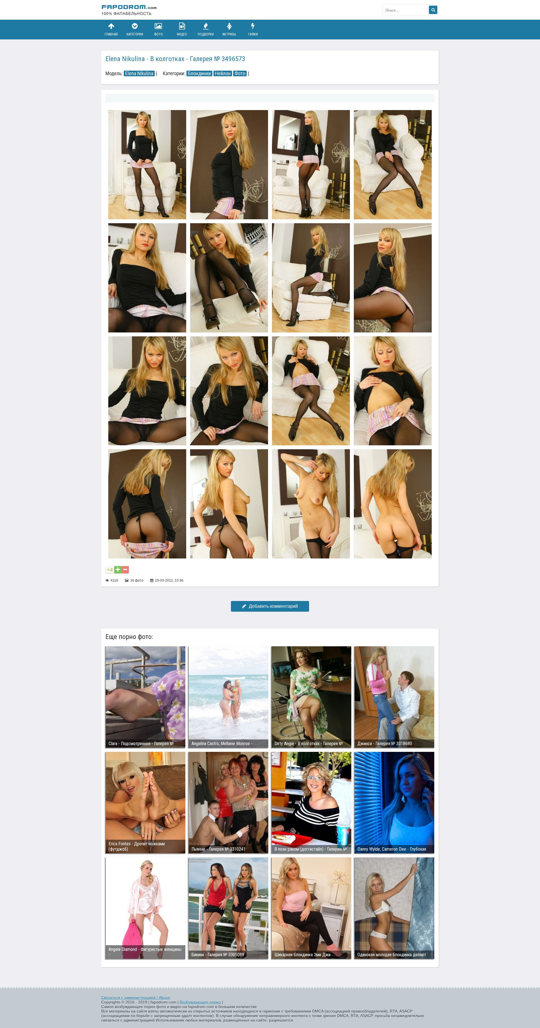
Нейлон (223, 73)
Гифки (253, 34)
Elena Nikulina (139, 73)
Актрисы (229, 34)
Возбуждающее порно (200, 1002)
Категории (135, 34)
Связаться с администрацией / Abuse (135, 997)
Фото (158, 34)
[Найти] (433, 10)
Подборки (206, 34)
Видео (182, 34)
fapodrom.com (129, 10)
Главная (111, 34)
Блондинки (199, 73)
